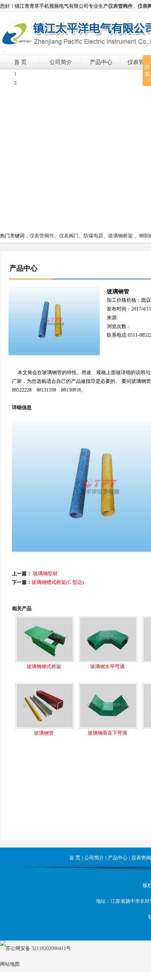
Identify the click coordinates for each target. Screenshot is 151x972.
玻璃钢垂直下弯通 (107, 733)
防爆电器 (93, 235)
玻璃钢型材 (45, 573)
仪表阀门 (69, 235)
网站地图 (10, 964)
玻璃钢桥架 (120, 235)
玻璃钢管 (44, 733)
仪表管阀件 (41, 235)
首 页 (20, 62)
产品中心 (101, 62)
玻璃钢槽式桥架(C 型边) (58, 582)
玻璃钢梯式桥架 (44, 666)
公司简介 (61, 62)
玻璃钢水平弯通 (107, 666)
